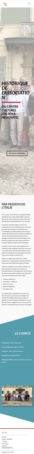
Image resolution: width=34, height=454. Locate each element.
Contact (4, 446)
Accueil (4, 437)
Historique (5, 443)
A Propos (4, 441)
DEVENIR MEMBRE (17, 153)
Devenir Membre (7, 439)
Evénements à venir (8, 452)
